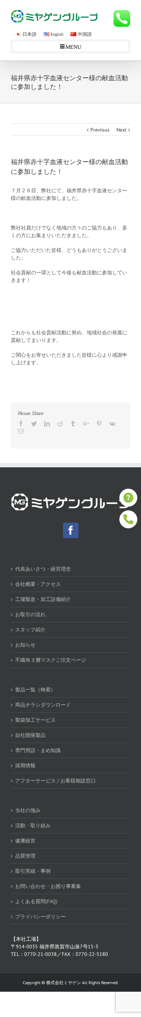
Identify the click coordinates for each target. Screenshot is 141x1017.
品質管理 (25, 856)
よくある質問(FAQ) (36, 901)
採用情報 (25, 765)
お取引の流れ (30, 614)
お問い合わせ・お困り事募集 (48, 886)
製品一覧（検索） (35, 689)
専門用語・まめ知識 (38, 750)
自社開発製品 (30, 735)
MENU (73, 46)
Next (121, 129)
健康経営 (25, 840)
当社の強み (27, 810)
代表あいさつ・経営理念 (43, 569)
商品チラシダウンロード (43, 704)
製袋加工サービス (35, 720)
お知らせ (25, 644)
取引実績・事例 (33, 871)
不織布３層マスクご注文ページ (50, 660)
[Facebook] (70, 530)
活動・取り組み (33, 825)
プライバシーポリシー (40, 916)
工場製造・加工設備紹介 (43, 599)
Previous (100, 129)
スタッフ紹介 (30, 629)
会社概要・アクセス (38, 584)
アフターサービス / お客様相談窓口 (55, 780)
